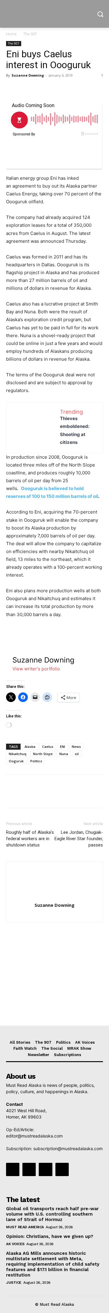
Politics (36, 761)
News (76, 746)
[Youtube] (62, 1169)
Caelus (47, 746)
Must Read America (25, 1227)
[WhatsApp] (54, 89)
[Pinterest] (40, 89)
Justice (13, 1282)
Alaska (30, 746)
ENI (62, 746)
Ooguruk (16, 761)
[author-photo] (54, 896)
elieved (59, 488)
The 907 (30, 33)
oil (77, 753)
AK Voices (15, 1244)
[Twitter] (26, 89)
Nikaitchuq (17, 753)
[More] (68, 89)
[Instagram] (29, 1169)
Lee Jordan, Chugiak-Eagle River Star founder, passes (78, 839)
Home (11, 33)
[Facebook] (12, 89)
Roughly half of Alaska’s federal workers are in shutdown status (30, 839)
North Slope (43, 753)
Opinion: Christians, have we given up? (49, 1236)
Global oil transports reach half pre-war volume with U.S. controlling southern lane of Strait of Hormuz (52, 1214)
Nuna (63, 753)
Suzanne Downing (28, 75)
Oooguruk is (34, 488)
